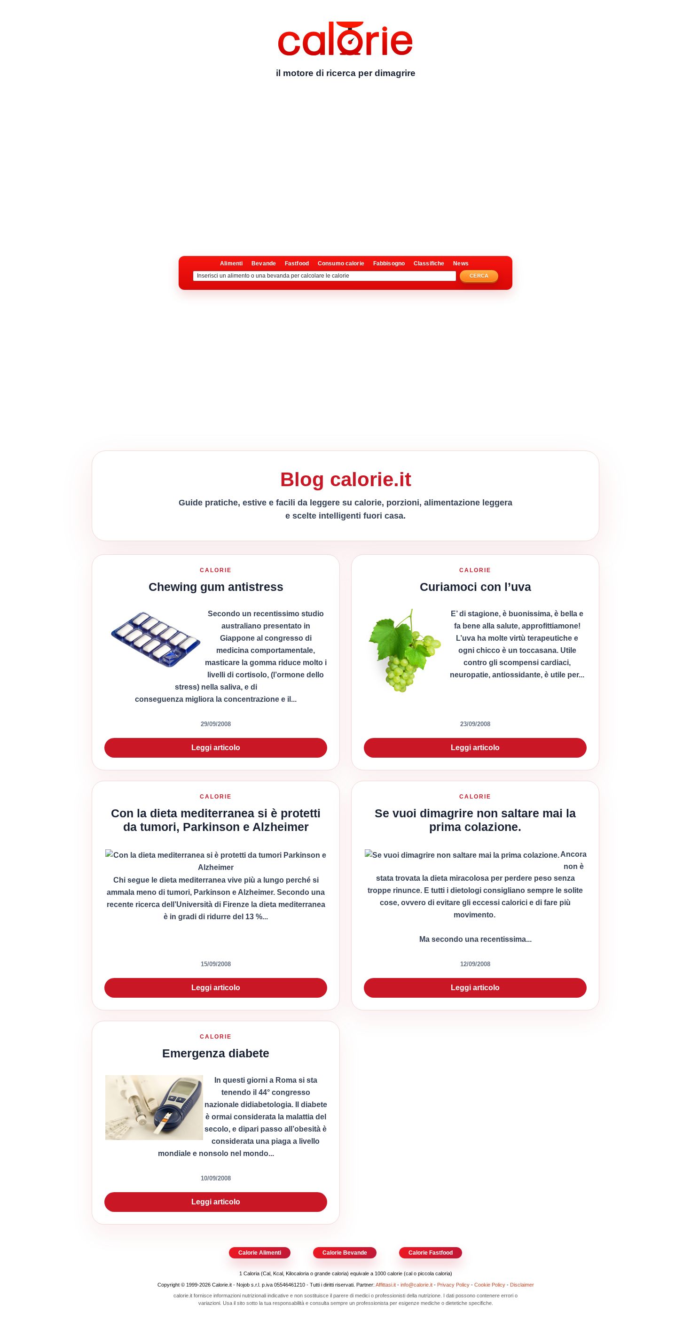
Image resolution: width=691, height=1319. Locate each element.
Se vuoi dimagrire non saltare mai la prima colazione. (475, 820)
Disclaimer (522, 1285)
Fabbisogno (389, 263)
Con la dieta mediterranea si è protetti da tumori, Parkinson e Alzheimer (216, 820)
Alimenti (231, 263)
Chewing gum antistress (216, 586)
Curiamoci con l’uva (475, 586)
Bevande (263, 263)
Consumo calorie (341, 263)
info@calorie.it (416, 1285)
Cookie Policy (489, 1285)
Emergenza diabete (215, 1053)
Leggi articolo (215, 748)
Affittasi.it (386, 1285)
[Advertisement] (345, 157)
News (460, 263)
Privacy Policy (453, 1285)
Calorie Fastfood (430, 1252)
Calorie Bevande (344, 1252)
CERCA (479, 276)
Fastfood (297, 263)
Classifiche (429, 263)
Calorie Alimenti (259, 1252)
